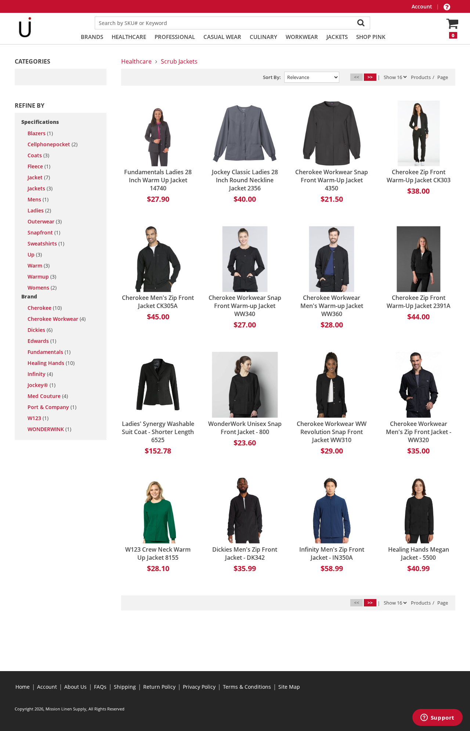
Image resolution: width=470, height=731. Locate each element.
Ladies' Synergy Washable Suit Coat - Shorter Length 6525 (158, 432)
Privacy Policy (199, 686)
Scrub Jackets (179, 61)
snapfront (44, 233)
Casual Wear (222, 36)
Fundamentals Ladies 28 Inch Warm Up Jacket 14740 (158, 180)
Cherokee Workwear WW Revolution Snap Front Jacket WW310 (331, 432)
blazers (40, 133)
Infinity (40, 374)
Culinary (263, 36)
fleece (39, 166)
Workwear (302, 36)
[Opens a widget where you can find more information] (437, 718)
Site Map (289, 686)
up (35, 255)
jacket (39, 177)
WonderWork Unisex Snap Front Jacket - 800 (245, 428)
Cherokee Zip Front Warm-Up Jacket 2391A (419, 302)
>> (370, 77)
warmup (42, 277)
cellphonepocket (52, 144)
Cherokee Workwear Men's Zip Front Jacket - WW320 (418, 432)
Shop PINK (371, 36)
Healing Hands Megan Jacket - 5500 (418, 553)
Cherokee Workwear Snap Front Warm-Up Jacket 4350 (331, 180)
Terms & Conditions (247, 686)
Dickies (40, 330)
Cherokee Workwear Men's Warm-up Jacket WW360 (331, 306)
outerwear (45, 222)
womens (42, 288)
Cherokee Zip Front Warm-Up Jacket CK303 (419, 176)
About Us (75, 686)
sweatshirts (46, 244)
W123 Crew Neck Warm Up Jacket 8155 (158, 553)
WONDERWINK (49, 429)
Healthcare (129, 36)
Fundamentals (49, 352)
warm (39, 266)
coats (38, 155)
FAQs (100, 686)
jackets (40, 188)
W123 (38, 418)
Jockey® (41, 385)
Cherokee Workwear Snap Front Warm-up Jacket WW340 (245, 306)
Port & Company (52, 407)
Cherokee (45, 308)
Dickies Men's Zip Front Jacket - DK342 (244, 553)
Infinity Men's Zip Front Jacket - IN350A (331, 553)
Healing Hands (51, 363)
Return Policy (159, 686)
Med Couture (48, 396)
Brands (92, 36)
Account (423, 6)
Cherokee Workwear (57, 319)
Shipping (125, 686)
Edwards (42, 341)
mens (38, 200)
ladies (39, 211)
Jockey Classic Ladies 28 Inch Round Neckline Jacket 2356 (245, 180)
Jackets (337, 36)
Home (22, 686)
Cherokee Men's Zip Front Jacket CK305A (158, 302)
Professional (175, 36)
